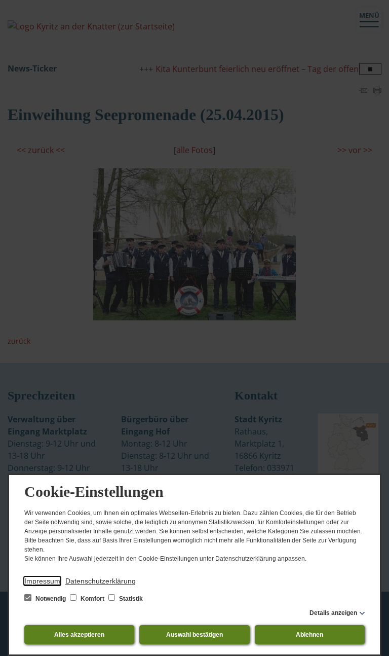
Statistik (130, 598)
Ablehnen (309, 634)
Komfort (92, 598)
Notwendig (50, 598)
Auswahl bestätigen (194, 634)
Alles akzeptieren (79, 634)
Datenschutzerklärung (100, 581)
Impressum (42, 581)
